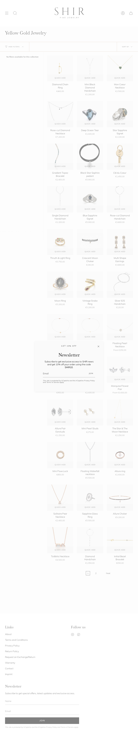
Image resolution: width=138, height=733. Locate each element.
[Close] (98, 346)
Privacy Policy (89, 381)
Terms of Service (52, 382)
